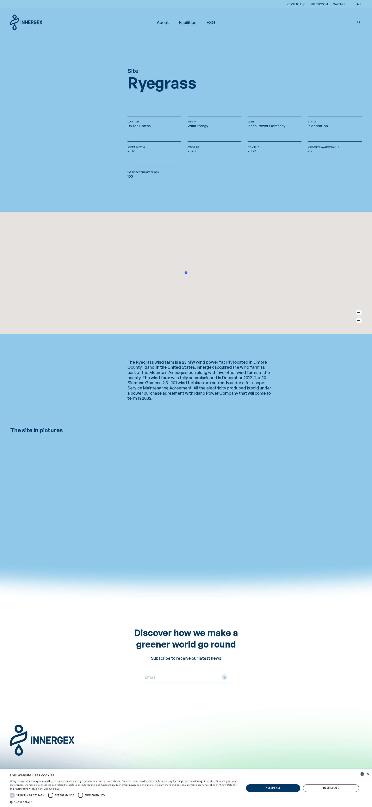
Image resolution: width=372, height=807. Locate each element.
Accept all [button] (273, 788)
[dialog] (186, 788)
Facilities (187, 22)
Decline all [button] (331, 788)
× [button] (367, 774)
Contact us (296, 4)
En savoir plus (51, 788)
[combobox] (362, 774)
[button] (359, 22)
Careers (339, 4)
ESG (211, 22)
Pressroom (319, 4)
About (163, 22)
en (357, 4)
